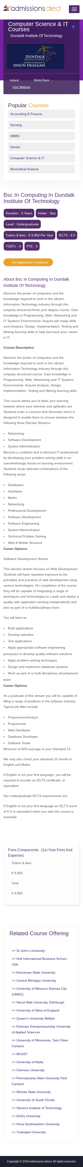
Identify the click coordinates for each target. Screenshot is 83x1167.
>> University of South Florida (33, 1100)
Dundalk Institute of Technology (36, 36)
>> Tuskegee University (29, 1132)
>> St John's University (28, 950)
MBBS (14, 136)
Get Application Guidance (29, 262)
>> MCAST (20, 1054)
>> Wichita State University (31, 1092)
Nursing (16, 125)
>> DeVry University (26, 1116)
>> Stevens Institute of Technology (37, 1108)
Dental (15, 147)
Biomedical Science (24, 169)
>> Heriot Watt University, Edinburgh (38, 1002)
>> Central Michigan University (34, 980)
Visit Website (21, 87)
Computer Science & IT (27, 158)
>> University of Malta (27, 1062)
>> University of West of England (35, 1010)
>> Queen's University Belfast (33, 1018)
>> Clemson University (28, 1070)
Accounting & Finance (26, 114)
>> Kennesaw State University (33, 972)
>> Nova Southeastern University (36, 1124)
